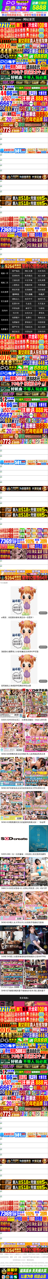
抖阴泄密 (41, 322)
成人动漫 (41, 276)
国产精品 (16, 271)
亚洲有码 (16, 276)
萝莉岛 (41, 313)
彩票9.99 (15, 304)
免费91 (29, 318)
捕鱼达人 (16, 299)
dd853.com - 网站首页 (21, 19)
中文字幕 (28, 280)
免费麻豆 (16, 322)
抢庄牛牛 (28, 299)
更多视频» (24, 998)
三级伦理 (16, 280)
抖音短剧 (16, 308)
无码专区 (4, 320)
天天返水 (41, 304)
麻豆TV (29, 308)
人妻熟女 (16, 285)
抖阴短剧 (28, 332)
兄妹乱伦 (28, 327)
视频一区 (4, 273)
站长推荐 (4, 292)
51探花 (42, 308)
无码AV (5, 311)
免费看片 (16, 318)
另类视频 (41, 285)
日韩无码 (41, 332)
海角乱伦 (41, 318)
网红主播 (28, 271)
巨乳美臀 (41, 280)
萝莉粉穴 (28, 322)
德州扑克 (41, 299)
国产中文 (16, 327)
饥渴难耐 (28, 290)
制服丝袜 (28, 285)
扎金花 (28, 304)
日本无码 (41, 271)
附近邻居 (16, 290)
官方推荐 (4, 301)
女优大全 (28, 313)
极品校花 (16, 332)
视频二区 (4, 283)
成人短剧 (41, 327)
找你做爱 (41, 290)
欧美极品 (28, 276)
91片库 (16, 313)
